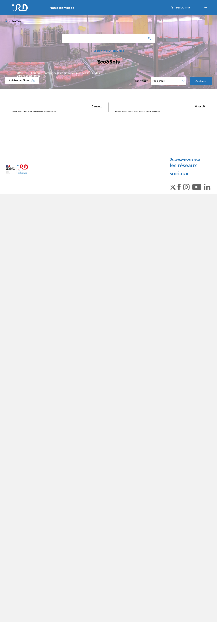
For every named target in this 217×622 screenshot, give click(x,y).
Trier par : (141, 81)
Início (6, 21)
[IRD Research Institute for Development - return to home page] (17, 169)
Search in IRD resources (108, 50)
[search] (186, 7)
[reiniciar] (142, 38)
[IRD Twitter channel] (173, 187)
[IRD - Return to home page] (20, 7)
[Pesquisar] (150, 38)
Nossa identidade (62, 7)
